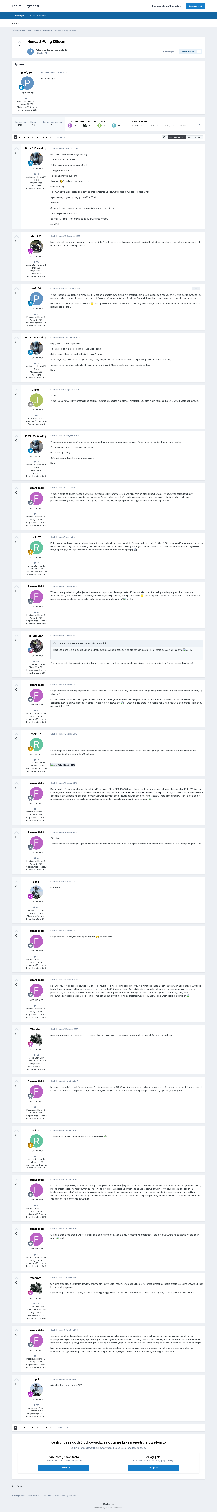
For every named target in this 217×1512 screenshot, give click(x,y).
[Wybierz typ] (165, 137)
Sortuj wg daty (195, 137)
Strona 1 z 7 (62, 137)
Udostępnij (169, 51)
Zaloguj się (153, 1468)
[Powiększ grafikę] (61, 181)
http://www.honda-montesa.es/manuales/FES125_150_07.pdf (135, 792)
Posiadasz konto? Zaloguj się (167, 6)
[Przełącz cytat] (54, 643)
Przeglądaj (19, 15)
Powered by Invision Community (108, 1508)
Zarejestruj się (195, 6)
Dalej (44, 137)
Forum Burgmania (25, 6)
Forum (15, 23)
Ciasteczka (108, 1504)
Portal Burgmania (38, 15)
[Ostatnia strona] (51, 137)
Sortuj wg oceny (177, 137)
